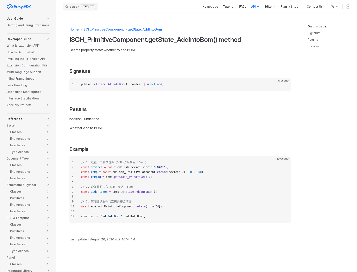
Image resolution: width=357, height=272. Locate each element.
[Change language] (335, 6)
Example (313, 46)
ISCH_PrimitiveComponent (103, 29)
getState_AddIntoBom (145, 29)
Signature (314, 33)
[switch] (348, 6)
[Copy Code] (284, 84)
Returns (313, 39)
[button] (28, 18)
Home (74, 29)
